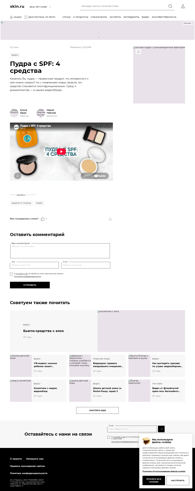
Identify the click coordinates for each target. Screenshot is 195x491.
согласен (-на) (22, 274)
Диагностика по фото (42, 17)
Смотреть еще (97, 410)
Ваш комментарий (21, 243)
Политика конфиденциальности (27, 276)
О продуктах (80, 17)
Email (65, 262)
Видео (145, 17)
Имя (13, 262)
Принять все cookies (153, 480)
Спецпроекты (99, 17)
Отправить (29, 285)
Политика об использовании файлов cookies (163, 471)
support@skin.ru (16, 486)
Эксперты (115, 17)
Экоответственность (164, 17)
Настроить (177, 480)
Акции (17, 17)
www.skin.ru (21, 195)
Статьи (66, 17)
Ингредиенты (131, 17)
